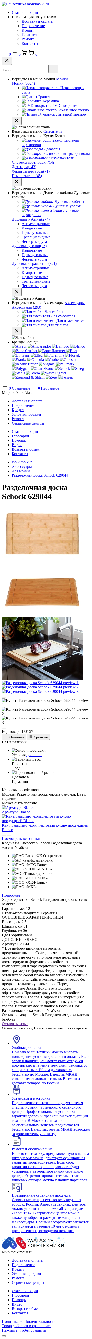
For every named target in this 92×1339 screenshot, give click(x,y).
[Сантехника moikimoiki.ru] (25, 4)
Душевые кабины (31, 219)
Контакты (30, 43)
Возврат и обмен (26, 449)
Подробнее (11, 895)
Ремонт (28, 39)
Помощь (19, 440)
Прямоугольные (35, 232)
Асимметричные (36, 224)
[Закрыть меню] (17, 121)
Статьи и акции (25, 12)
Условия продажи (26, 414)
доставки (34, 755)
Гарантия (29, 35)
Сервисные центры (28, 423)
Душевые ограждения (34, 263)
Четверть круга (34, 241)
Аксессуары (75, 303)
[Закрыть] (7, 61)
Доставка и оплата (37, 21)
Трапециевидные (36, 237)
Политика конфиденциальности (29, 1321)
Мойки (62, 79)
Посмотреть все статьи (21, 838)
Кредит (28, 30)
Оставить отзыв (15, 1024)
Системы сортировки (33, 162)
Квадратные (32, 228)
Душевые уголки (29, 246)
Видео (17, 445)
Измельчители (27, 176)
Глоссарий (20, 436)
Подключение (33, 26)
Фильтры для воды (31, 171)
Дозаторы (24, 167)
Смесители (52, 131)
